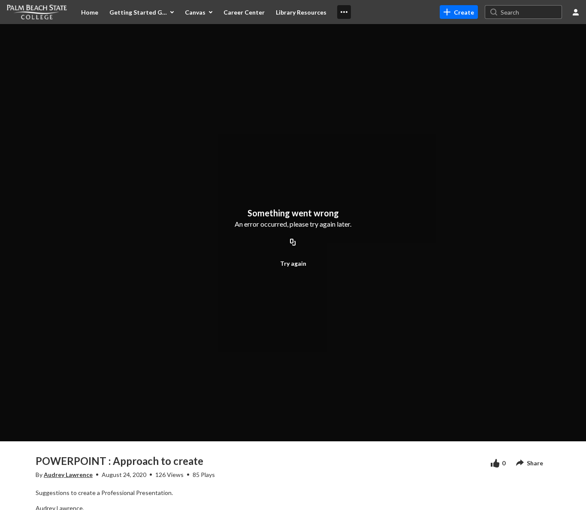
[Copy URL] (293, 242)
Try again (293, 263)
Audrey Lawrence (68, 474)
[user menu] (576, 12)
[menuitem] (90, 12)
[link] (459, 12)
